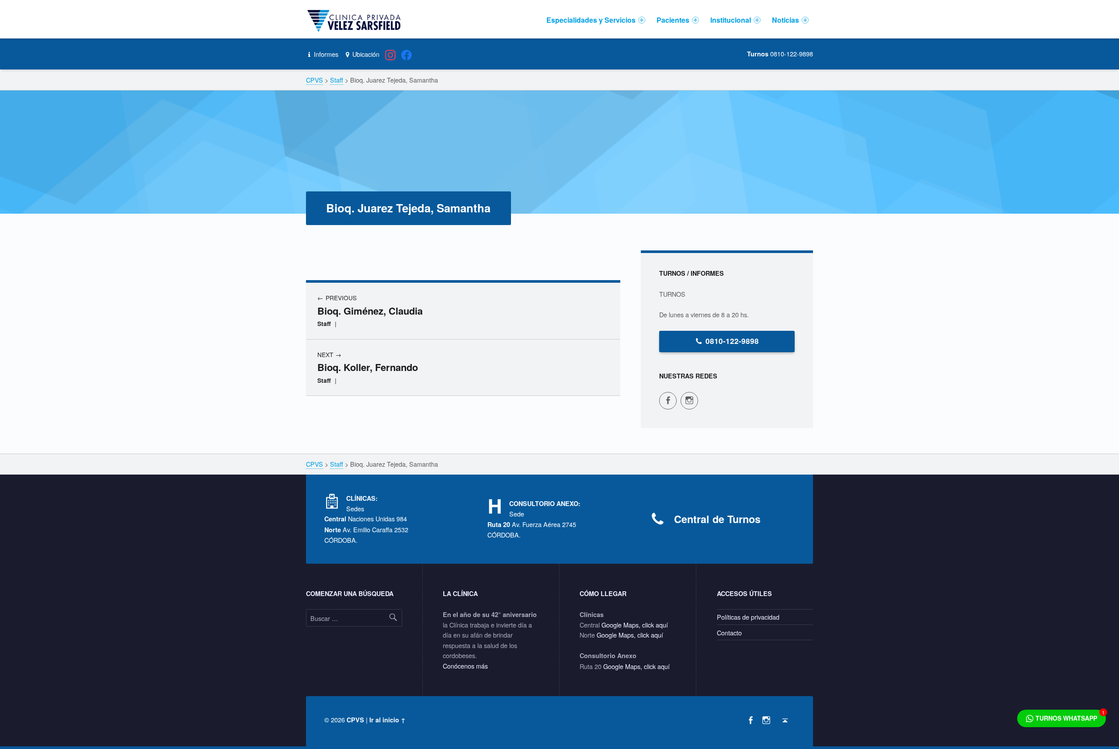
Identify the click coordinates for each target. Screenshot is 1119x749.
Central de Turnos (717, 519)
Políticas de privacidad (748, 616)
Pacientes (673, 20)
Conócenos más (465, 665)
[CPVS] (355, 20)
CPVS (355, 719)
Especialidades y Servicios (591, 20)
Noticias (785, 20)
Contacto (729, 632)
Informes (325, 54)
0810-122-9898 (732, 341)
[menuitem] (596, 20)
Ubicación (365, 54)
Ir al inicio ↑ (387, 719)
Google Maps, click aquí (634, 624)
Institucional (730, 20)
